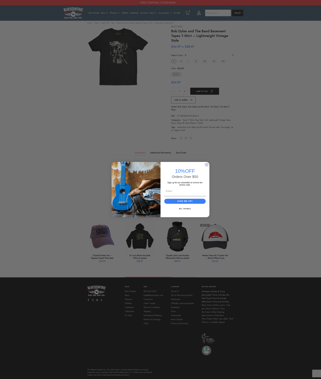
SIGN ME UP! (185, 201)
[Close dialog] (206, 164)
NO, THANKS (185, 209)
